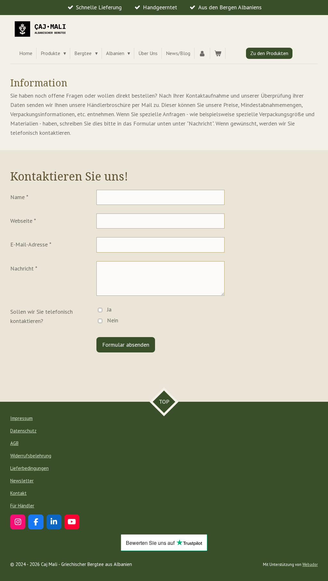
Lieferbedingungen (29, 468)
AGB (14, 443)
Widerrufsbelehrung (30, 456)
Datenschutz (23, 431)
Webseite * (23, 220)
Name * (19, 197)
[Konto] (202, 53)
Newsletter (22, 481)
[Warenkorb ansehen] (218, 53)
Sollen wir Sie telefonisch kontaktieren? (41, 316)
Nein (112, 320)
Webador (310, 564)
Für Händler (22, 506)
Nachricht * (23, 268)
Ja (109, 309)
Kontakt (18, 493)
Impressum (21, 418)
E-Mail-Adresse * (30, 244)
